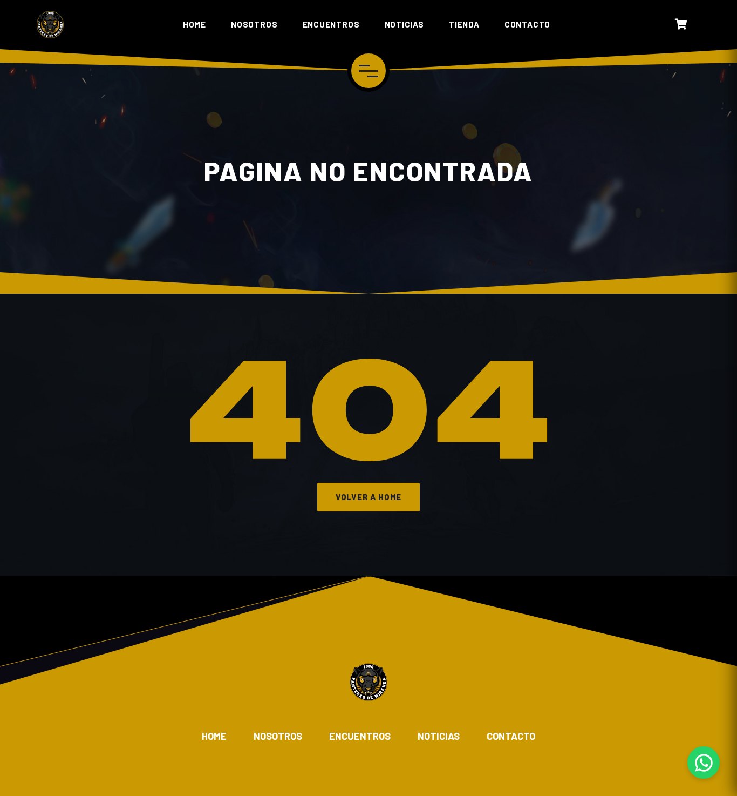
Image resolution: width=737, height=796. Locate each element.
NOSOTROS (254, 24)
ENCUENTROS (331, 24)
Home (214, 736)
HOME (194, 24)
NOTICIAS (404, 24)
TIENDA (464, 24)
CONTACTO (527, 24)
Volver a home (368, 497)
